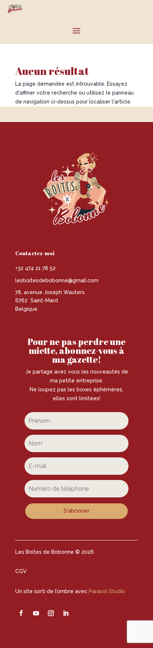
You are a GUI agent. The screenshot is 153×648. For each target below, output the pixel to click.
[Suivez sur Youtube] (36, 613)
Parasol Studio (107, 591)
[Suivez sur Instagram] (51, 613)
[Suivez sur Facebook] (21, 613)
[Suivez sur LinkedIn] (66, 613)
